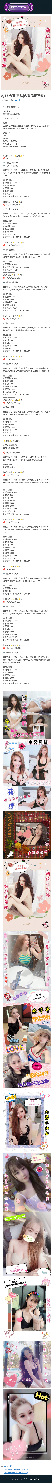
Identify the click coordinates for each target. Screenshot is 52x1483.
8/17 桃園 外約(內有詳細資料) (16, 1469)
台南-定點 (8, 1466)
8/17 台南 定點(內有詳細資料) (16, 1472)
